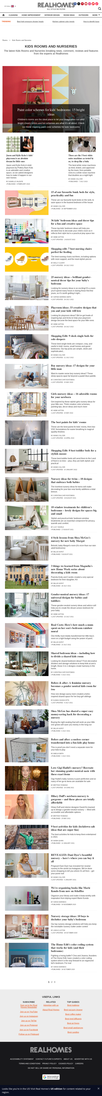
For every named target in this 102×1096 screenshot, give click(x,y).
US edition (56, 1088)
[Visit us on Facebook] (75, 3)
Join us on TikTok (28, 1021)
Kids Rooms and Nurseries (21, 40)
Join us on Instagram (29, 1016)
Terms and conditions (29, 1064)
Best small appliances (73, 1028)
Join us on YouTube (29, 1012)
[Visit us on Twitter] (78, 3)
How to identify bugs (91, 21)
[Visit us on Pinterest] (82, 3)
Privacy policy (49, 1064)
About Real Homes (51, 1010)
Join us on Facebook (29, 1030)
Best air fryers (73, 1023)
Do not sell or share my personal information (51, 1068)
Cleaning (13, 15)
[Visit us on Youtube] (85, 3)
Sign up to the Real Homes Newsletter (28, 1006)
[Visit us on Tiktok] (96, 3)
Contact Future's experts (49, 1059)
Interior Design (52, 15)
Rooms (5, 40)
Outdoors (83, 15)
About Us (68, 1059)
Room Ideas (69, 15)
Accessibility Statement (22, 1059)
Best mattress (73, 1005)
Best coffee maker (73, 1014)
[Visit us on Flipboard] (93, 3)
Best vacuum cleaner (73, 1010)
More (95, 15)
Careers (79, 1064)
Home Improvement (31, 15)
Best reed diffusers (73, 1019)
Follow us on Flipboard (29, 1034)
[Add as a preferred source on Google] (51, 1077)
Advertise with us (50, 1005)
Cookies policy (65, 1064)
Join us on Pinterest (28, 1025)
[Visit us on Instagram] (89, 3)
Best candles (73, 1032)
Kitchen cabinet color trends (63, 21)
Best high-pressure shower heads (30, 21)
